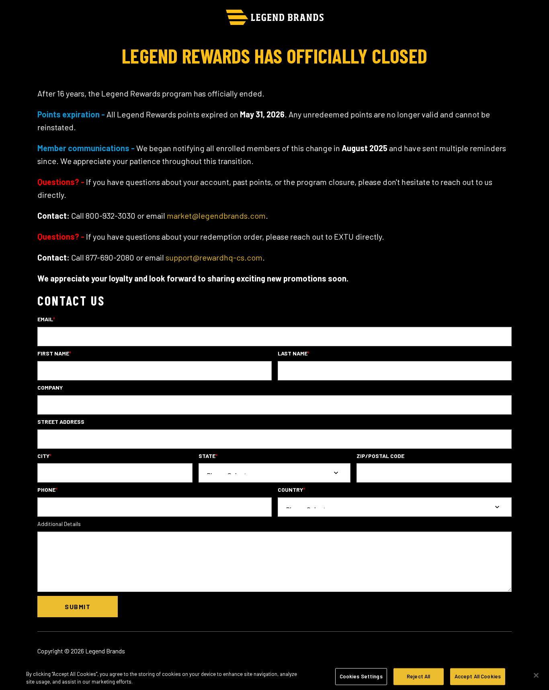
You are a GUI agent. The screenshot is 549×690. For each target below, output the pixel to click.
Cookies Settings (361, 676)
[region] (274, 676)
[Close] (536, 675)
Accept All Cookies (478, 676)
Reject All (418, 676)
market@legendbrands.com (216, 215)
